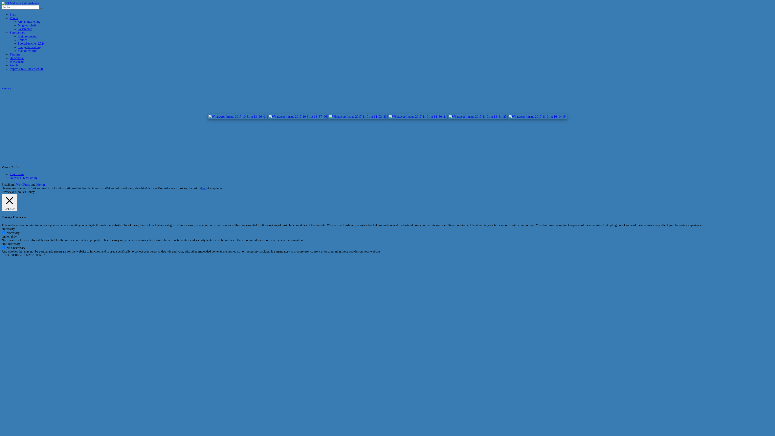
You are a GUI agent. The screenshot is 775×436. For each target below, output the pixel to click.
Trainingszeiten (27, 36)
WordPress (23, 184)
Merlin (40, 184)
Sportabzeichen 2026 (31, 43)
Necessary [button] (8, 229)
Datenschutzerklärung (24, 177)
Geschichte (25, 29)
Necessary (13, 233)
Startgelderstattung (29, 47)
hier (203, 188)
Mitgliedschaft (27, 25)
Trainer (22, 40)
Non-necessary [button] (11, 243)
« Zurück (7, 88)
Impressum (17, 174)
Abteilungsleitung (29, 21)
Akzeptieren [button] (215, 188)
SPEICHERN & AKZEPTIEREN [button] (24, 255)
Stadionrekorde (27, 50)
